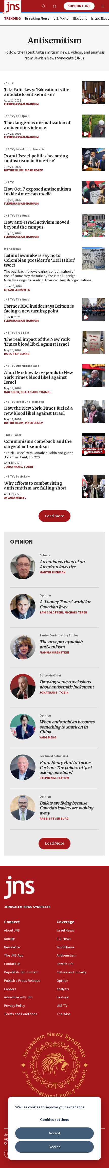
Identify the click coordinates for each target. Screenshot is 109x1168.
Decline (55, 1147)
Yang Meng (48, 737)
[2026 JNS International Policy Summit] (54, 1065)
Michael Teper (76, 612)
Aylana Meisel (15, 498)
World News (12, 249)
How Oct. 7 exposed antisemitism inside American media (37, 191)
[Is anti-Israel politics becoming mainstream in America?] (93, 159)
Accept (54, 1133)
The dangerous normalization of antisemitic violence (37, 125)
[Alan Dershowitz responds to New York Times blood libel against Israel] (93, 375)
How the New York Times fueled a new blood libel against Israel (38, 411)
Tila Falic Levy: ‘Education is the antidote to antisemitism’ (36, 92)
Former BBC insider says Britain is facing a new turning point (39, 308)
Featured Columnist (54, 756)
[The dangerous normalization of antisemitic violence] (93, 126)
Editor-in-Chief (50, 675)
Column (45, 555)
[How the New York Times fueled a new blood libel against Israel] (93, 411)
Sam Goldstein (51, 612)
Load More (54, 516)
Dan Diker (11, 392)
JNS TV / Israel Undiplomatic (24, 149)
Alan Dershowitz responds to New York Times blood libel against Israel (38, 377)
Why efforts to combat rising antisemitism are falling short (35, 486)
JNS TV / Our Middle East (21, 366)
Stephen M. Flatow (54, 778)
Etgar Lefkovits (17, 290)
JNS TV (9, 83)
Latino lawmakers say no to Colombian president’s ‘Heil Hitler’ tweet (39, 260)
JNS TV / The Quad (17, 116)
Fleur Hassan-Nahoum (21, 104)
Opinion (45, 595)
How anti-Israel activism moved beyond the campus (36, 225)
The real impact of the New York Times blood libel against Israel (37, 342)
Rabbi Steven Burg (54, 819)
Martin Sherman (52, 572)
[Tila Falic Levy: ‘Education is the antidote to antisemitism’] (93, 92)
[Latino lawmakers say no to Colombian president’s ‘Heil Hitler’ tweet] (93, 258)
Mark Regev (34, 170)
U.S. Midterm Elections (70, 19)
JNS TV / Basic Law (17, 476)
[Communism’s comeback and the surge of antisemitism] (93, 444)
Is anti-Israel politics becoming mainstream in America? (36, 158)
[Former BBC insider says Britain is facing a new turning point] (93, 309)
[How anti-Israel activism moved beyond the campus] (93, 225)
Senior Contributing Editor (59, 635)
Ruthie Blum (13, 170)
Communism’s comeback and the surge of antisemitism (37, 444)
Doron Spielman (16, 354)
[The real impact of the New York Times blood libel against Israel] (93, 342)
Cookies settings (54, 1119)
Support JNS (79, 6)
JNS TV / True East (16, 333)
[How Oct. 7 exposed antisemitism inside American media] (93, 192)
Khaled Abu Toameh (36, 392)
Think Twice (13, 435)
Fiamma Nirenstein (54, 652)
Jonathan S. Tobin (18, 467)
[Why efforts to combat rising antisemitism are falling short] (93, 486)
